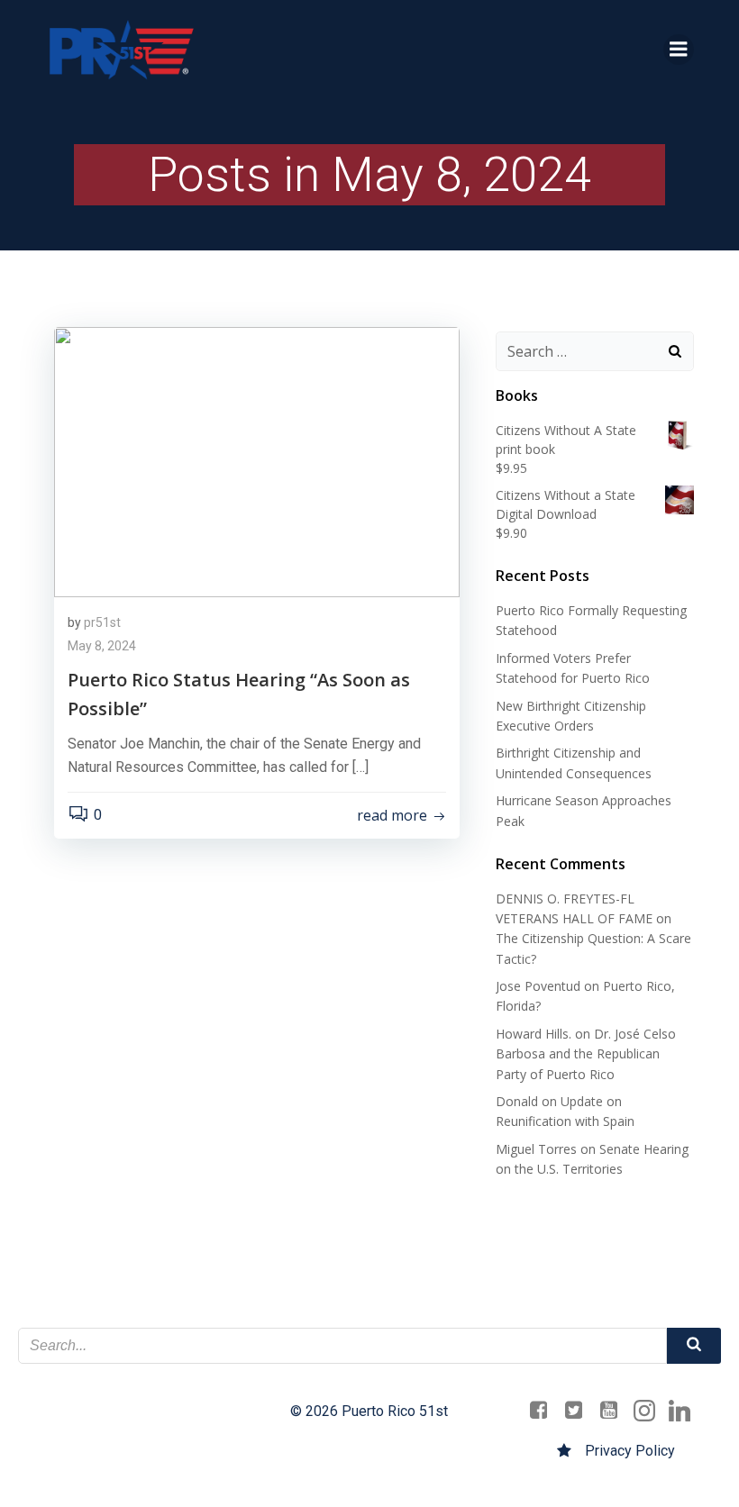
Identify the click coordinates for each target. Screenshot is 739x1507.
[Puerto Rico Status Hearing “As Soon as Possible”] (257, 460)
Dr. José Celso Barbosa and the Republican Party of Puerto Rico (586, 1054)
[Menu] (678, 49)
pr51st (102, 622)
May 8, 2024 (102, 646)
